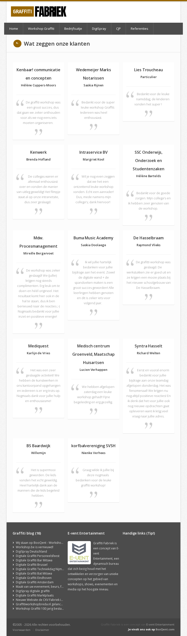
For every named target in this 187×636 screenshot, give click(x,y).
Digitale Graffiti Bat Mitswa (34, 573)
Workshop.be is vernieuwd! (34, 547)
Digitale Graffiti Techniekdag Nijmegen (42, 569)
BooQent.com (165, 629)
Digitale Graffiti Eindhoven (34, 578)
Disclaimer (42, 630)
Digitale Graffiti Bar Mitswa (34, 560)
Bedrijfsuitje (73, 28)
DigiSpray (99, 28)
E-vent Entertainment (160, 624)
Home (13, 28)
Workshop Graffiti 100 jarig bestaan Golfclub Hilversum (54, 608)
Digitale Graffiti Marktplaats (35, 595)
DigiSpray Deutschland (31, 551)
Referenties (139, 28)
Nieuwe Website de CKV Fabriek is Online (44, 600)
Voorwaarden (21, 630)
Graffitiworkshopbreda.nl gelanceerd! (42, 604)
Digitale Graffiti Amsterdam (35, 582)
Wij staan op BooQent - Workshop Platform (46, 543)
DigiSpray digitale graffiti (33, 591)
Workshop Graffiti (41, 28)
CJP (118, 28)
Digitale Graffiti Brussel (31, 565)
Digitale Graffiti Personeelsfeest (37, 556)
